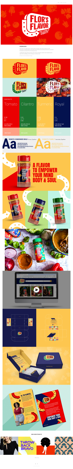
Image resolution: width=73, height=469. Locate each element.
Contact (61, 2)
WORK (58, 2)
